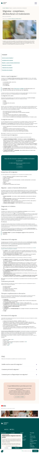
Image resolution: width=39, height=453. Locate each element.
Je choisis (6, 447)
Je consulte (19, 166)
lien (12, 339)
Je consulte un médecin (19, 396)
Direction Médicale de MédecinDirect (15, 18)
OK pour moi (17, 447)
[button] (36, 3)
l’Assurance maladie (19, 88)
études (18, 303)
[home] (4, 3)
